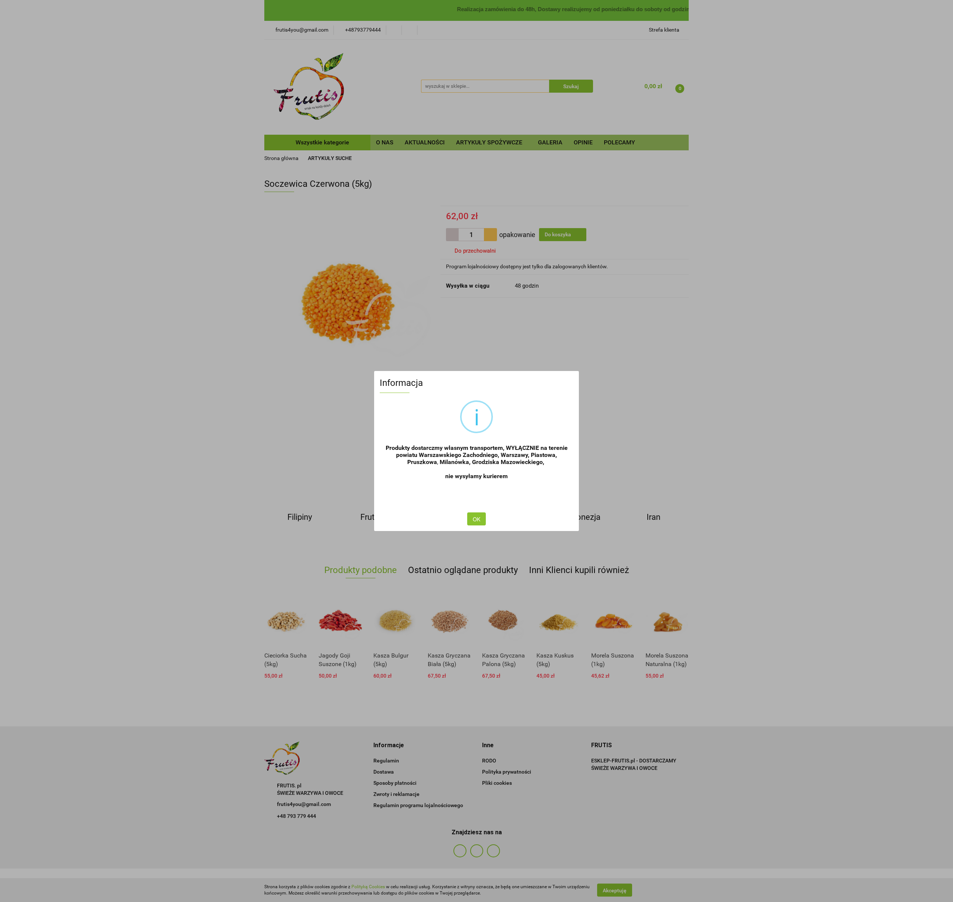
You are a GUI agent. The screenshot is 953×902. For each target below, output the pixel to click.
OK (476, 519)
